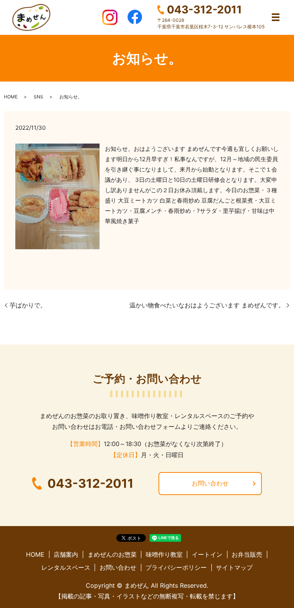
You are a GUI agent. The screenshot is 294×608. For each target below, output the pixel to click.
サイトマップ (234, 567)
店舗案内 (66, 554)
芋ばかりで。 (28, 305)
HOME (11, 97)
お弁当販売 (247, 554)
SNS (38, 97)
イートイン (207, 554)
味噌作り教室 (164, 554)
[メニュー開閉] (275, 17)
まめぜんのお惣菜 (112, 554)
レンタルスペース (65, 567)
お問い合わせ (210, 483)
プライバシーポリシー (176, 567)
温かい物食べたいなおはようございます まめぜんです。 (206, 305)
